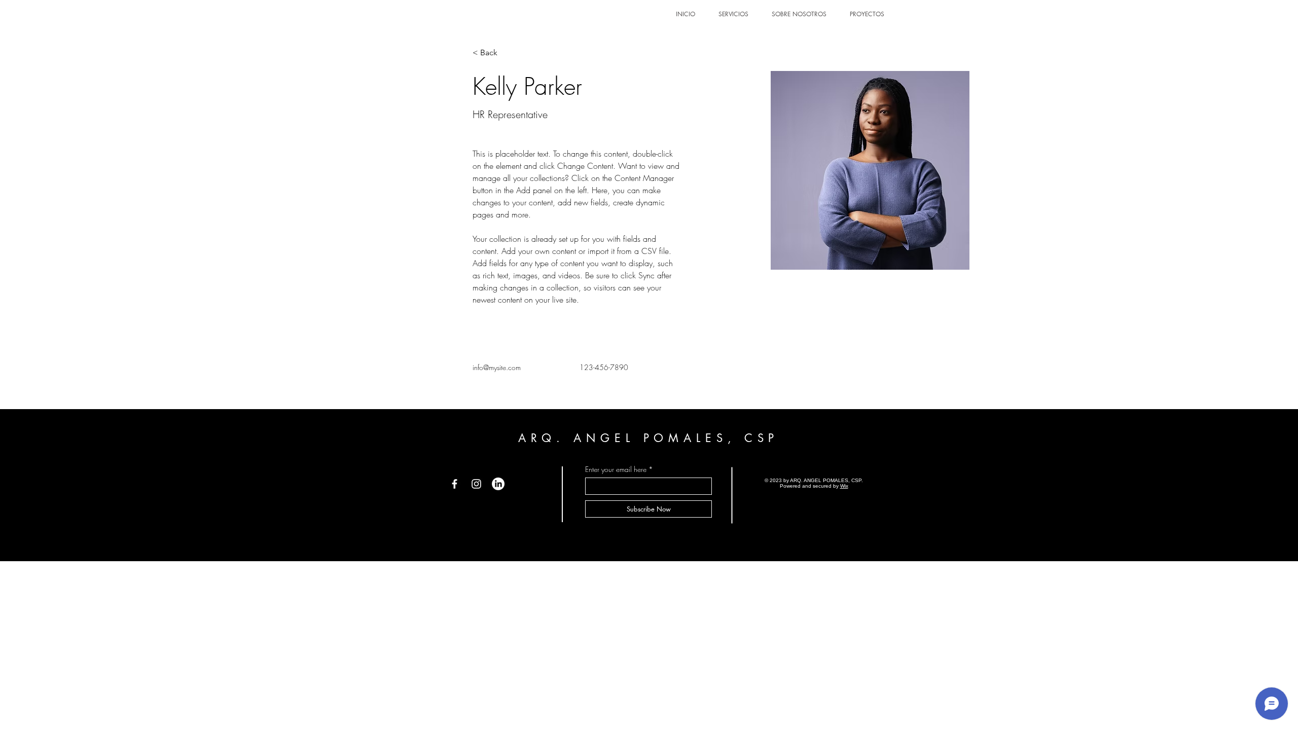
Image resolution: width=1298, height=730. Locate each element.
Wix (844, 486)
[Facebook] (454, 484)
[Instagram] (476, 484)
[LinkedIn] (498, 484)
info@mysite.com (497, 367)
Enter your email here (615, 469)
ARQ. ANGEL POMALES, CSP (648, 438)
